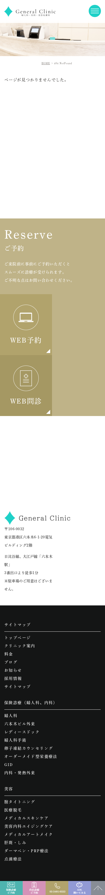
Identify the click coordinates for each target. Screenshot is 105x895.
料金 (8, 654)
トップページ (17, 638)
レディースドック (22, 732)
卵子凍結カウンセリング (28, 748)
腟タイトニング (19, 802)
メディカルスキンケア (26, 818)
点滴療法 (13, 859)
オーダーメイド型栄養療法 (31, 756)
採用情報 (13, 678)
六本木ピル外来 (19, 724)
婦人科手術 (15, 740)
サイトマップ (17, 687)
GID (8, 765)
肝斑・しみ (15, 843)
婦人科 (11, 716)
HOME (46, 63)
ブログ (11, 662)
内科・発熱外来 (19, 773)
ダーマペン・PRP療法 (26, 851)
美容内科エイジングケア (28, 826)
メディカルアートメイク (28, 834)
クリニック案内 (19, 646)
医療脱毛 (13, 810)
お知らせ (13, 670)
